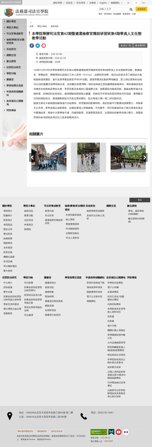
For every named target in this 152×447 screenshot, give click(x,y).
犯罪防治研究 (14, 67)
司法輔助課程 (72, 229)
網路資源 (49, 306)
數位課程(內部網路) (136, 220)
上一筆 (32, 157)
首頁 (31, 26)
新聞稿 (27, 229)
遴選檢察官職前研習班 (54, 221)
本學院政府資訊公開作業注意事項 (116, 361)
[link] (32, 46)
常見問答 (80, 3)
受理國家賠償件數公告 (116, 336)
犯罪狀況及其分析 (33, 295)
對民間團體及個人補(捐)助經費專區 (116, 348)
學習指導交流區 (15, 85)
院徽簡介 (7, 215)
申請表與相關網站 (15, 93)
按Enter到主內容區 (11, 2)
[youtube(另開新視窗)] (119, 432)
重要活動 (28, 215)
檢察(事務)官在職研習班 (15, 41)
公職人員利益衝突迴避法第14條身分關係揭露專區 (116, 375)
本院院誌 (7, 225)
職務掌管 (7, 243)
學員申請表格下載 (95, 283)
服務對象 (49, 292)
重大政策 (7, 271)
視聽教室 (7, 313)
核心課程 (70, 219)
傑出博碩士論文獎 (12, 309)
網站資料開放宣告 (25, 431)
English (103, 3)
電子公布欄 (113, 287)
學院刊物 (11, 73)
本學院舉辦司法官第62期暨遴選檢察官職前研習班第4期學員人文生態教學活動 (86, 36)
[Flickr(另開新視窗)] (126, 432)
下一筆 (145, 157)
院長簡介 (7, 220)
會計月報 (111, 326)
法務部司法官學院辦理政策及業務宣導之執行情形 (116, 393)
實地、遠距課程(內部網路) (136, 212)
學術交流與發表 (11, 304)
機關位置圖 (9, 257)
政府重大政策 (114, 367)
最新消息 (54, 26)
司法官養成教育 (15, 33)
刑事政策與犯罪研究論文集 (33, 301)
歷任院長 (7, 234)
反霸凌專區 (113, 292)
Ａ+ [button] (143, 3)
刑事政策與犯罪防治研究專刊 (33, 289)
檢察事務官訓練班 (95, 211)
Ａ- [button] (128, 3)
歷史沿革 (7, 229)
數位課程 (11, 61)
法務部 (92, 3)
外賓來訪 (28, 225)
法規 (134, 14)
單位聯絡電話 (10, 266)
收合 (140, 200)
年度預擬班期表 (73, 215)
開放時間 (49, 296)
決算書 (110, 321)
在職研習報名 (72, 233)
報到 (100, 14)
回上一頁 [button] (127, 46)
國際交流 (11, 55)
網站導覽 (57, 3)
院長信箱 (7, 252)
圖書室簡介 (50, 283)
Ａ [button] (136, 3)
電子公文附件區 (94, 296)
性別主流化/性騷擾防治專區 (115, 298)
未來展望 (7, 248)
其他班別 (11, 49)
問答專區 (11, 110)
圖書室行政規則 (53, 315)
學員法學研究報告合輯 (33, 309)
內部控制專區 (114, 304)
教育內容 (49, 211)
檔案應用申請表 (94, 292)
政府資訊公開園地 (15, 103)
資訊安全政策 (57, 431)
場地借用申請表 (94, 287)
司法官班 (49, 215)
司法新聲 (28, 283)
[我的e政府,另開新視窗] (111, 432)
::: (30, 22)
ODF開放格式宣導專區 (116, 384)
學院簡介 (7, 211)
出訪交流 (28, 220)
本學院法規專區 (115, 283)
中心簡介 (7, 283)
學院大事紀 (12, 27)
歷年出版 (7, 292)
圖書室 (10, 79)
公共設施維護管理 (116, 343)
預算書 (110, 316)
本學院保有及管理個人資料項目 (116, 310)
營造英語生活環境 (116, 355)
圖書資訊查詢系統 (54, 301)
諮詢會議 (7, 287)
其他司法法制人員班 (95, 217)
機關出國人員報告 (116, 330)
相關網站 (115, 3)
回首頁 (69, 3)
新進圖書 (117, 14)
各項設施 (7, 261)
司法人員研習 (72, 238)
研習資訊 (108, 14)
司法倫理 (28, 315)
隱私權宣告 (42, 431)
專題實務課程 (72, 224)
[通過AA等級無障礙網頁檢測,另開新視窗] (99, 432)
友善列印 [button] (141, 46)
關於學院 (11, 21)
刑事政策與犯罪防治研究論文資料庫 (12, 298)
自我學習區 (50, 310)
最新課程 (126, 14)
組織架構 (7, 238)
